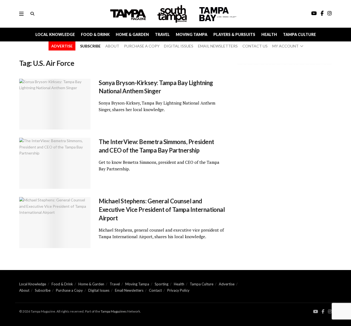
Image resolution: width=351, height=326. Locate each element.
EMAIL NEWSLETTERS (218, 46)
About (24, 290)
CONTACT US (255, 46)
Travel (162, 34)
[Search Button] (32, 13)
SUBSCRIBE (90, 46)
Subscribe (42, 290)
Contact (155, 290)
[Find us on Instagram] (330, 311)
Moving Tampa (191, 34)
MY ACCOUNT (285, 46)
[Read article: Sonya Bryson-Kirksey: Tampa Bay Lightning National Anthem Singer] (54, 104)
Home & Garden (132, 34)
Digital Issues (98, 290)
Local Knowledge (55, 34)
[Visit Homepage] (172, 14)
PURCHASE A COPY (142, 46)
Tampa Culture (299, 34)
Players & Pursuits (234, 34)
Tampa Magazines (114, 311)
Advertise (226, 284)
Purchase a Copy (69, 290)
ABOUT (112, 46)
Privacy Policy (178, 290)
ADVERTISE (62, 46)
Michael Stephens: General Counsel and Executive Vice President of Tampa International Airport (162, 209)
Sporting (161, 284)
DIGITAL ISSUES (178, 46)
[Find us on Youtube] (315, 311)
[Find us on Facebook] (323, 311)
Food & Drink (95, 34)
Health (269, 34)
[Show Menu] (21, 14)
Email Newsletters (129, 290)
